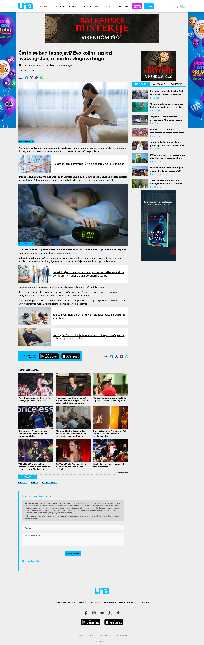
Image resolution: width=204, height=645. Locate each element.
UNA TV (149, 6)
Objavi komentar (73, 553)
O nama (80, 635)
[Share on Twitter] (31, 77)
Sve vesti (56, 6)
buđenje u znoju (50, 482)
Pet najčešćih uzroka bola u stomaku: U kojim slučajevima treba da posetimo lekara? (88, 336)
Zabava (104, 6)
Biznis (74, 6)
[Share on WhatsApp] (41, 77)
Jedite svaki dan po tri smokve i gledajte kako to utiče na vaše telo (89, 316)
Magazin (113, 6)
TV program (124, 6)
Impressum (90, 635)
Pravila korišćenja (104, 635)
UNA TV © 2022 (101, 642)
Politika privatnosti (121, 635)
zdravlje (23, 482)
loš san (35, 482)
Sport (82, 6)
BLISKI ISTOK (45, 6)
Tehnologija (93, 6)
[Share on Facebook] (26, 77)
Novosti (66, 6)
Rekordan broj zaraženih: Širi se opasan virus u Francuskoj (89, 163)
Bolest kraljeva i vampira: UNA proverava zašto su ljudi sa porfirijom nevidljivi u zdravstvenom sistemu (88, 273)
